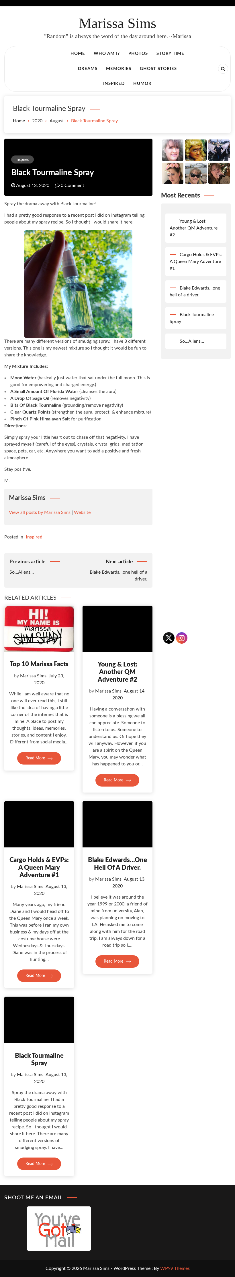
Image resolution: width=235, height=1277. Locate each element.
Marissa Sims (117, 23)
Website (82, 512)
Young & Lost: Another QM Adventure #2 (117, 672)
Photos (138, 53)
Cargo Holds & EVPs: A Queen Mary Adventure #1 (39, 867)
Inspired (114, 83)
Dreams (87, 69)
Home (77, 53)
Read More (36, 758)
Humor (142, 83)
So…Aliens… (192, 341)
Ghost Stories (158, 69)
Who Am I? (107, 53)
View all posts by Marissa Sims (39, 512)
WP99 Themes (175, 1268)
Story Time (170, 53)
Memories (118, 69)
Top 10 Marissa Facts (39, 664)
